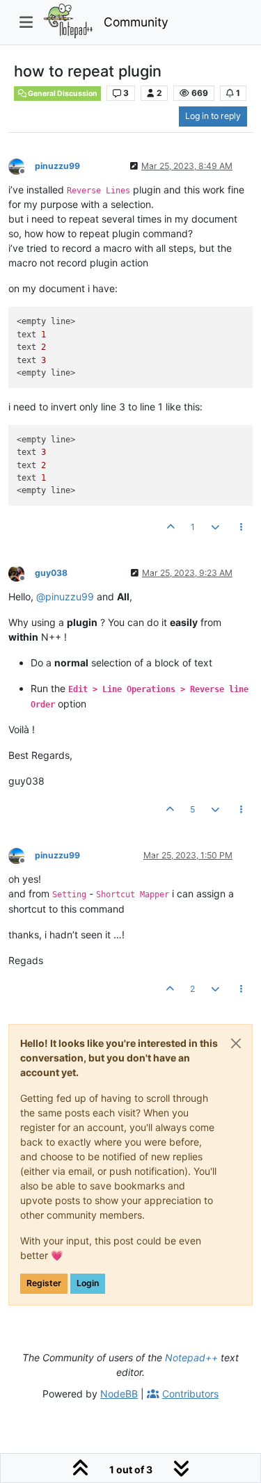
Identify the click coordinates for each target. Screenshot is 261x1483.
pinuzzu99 (57, 166)
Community (136, 22)
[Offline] (21, 165)
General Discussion (61, 93)
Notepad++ (191, 1357)
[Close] (236, 1043)
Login (88, 1283)
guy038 (51, 573)
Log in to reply (213, 116)
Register (43, 1283)
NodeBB (119, 1394)
